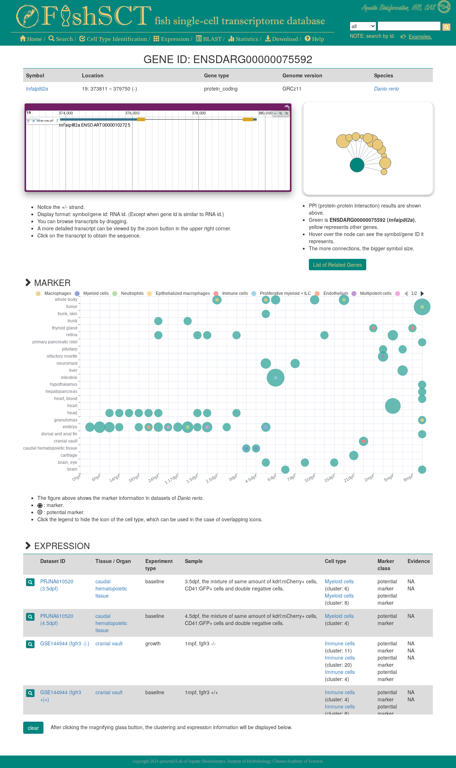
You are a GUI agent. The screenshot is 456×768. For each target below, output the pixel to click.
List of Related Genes (337, 264)
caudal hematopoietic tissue (111, 588)
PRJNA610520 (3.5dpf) (56, 585)
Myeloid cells (339, 581)
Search (64, 39)
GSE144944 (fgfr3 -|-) (64, 643)
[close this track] (33, 121)
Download (284, 39)
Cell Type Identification (116, 39)
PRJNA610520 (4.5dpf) (56, 619)
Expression (174, 39)
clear (33, 727)
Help (317, 39)
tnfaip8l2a (37, 88)
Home (34, 39)
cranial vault (109, 643)
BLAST (212, 39)
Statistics (246, 39)
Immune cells (340, 643)
